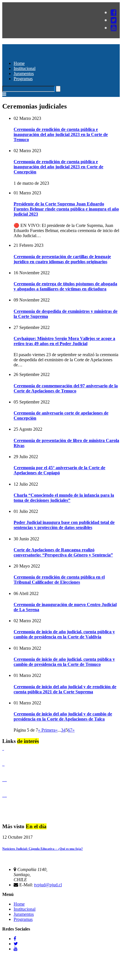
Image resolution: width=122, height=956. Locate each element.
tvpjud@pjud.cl (48, 884)
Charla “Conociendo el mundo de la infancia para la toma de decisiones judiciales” (64, 498)
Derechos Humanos (3, 765)
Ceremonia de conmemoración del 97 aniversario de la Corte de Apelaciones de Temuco (66, 388)
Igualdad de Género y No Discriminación (4, 796)
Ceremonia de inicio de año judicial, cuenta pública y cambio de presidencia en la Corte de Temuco (64, 662)
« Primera (46, 730)
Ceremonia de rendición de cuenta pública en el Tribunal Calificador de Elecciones (59, 580)
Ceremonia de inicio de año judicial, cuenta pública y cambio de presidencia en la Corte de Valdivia (64, 634)
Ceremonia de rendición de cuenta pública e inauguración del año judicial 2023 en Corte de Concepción (58, 166)
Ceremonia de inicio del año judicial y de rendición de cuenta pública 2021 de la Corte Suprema (65, 689)
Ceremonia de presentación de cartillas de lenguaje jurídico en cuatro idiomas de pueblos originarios (62, 259)
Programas (23, 78)
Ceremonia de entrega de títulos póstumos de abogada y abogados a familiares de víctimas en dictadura (65, 286)
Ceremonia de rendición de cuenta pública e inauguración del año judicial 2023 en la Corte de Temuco (61, 134)
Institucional (24, 68)
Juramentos (24, 73)
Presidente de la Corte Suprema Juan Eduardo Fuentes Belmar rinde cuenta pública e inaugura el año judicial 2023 (66, 208)
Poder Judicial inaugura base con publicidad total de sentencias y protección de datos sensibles (64, 525)
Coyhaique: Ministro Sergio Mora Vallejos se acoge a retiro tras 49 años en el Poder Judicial (64, 341)
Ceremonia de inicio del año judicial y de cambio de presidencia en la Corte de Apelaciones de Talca (63, 716)
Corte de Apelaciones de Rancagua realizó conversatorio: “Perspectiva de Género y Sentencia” (63, 552)
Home (19, 63)
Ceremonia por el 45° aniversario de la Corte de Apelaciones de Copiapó (59, 470)
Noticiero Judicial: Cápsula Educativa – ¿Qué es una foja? (42, 848)
